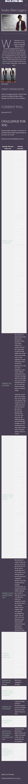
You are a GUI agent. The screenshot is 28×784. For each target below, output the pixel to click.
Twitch (4, 63)
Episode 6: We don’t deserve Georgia (6, 682)
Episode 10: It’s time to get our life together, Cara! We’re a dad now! (7, 735)
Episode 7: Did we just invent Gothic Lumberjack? (7, 693)
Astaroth (5, 61)
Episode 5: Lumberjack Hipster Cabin (6, 655)
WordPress (17, 778)
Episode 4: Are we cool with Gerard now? (7, 595)
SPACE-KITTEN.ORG (7, 774)
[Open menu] (26, 5)
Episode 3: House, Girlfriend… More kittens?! (7, 497)
